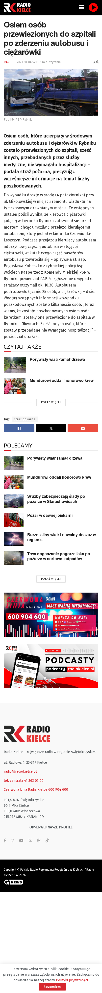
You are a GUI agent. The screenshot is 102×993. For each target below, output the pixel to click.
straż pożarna (24, 419)
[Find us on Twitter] (30, 841)
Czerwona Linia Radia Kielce (25, 789)
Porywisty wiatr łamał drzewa (57, 359)
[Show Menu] (81, 7)
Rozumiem (52, 987)
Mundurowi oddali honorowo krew (62, 380)
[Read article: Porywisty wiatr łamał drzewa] (15, 365)
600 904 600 (58, 789)
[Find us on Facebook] (5, 841)
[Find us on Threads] (39, 841)
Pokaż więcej (51, 402)
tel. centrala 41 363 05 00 (24, 781)
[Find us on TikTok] (47, 841)
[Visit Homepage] (18, 7)
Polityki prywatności (72, 980)
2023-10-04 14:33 (28, 62)
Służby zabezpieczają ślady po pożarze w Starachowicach (56, 498)
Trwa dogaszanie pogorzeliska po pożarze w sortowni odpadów (58, 556)
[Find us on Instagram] (12, 841)
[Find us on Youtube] (21, 841)
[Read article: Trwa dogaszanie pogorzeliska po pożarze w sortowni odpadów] (14, 558)
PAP (6, 62)
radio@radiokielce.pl (20, 771)
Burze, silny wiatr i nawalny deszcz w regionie (61, 537)
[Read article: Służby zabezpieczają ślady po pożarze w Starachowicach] (14, 501)
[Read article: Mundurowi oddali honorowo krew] (15, 386)
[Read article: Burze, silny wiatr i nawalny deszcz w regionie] (14, 539)
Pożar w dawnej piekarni (50, 515)
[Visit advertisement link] (51, 615)
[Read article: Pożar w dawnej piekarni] (14, 520)
